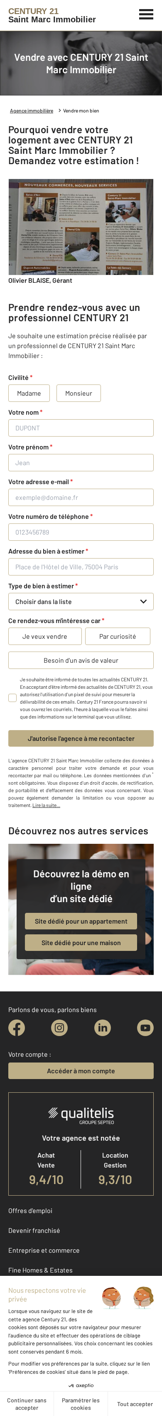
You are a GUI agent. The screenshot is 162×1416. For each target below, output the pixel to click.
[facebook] (16, 1028)
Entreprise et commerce (44, 1250)
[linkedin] (102, 1028)
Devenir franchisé (34, 1230)
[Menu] (146, 13)
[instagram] (59, 1028)
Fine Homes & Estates (40, 1270)
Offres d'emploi (30, 1210)
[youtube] (145, 1028)
